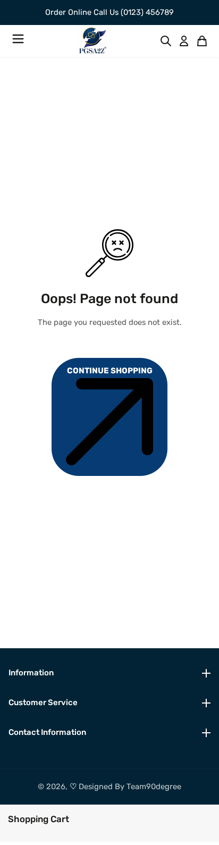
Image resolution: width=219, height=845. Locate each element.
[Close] (74, 818)
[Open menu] (18, 40)
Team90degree (154, 786)
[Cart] (202, 41)
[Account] (184, 41)
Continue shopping (110, 370)
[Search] (165, 41)
